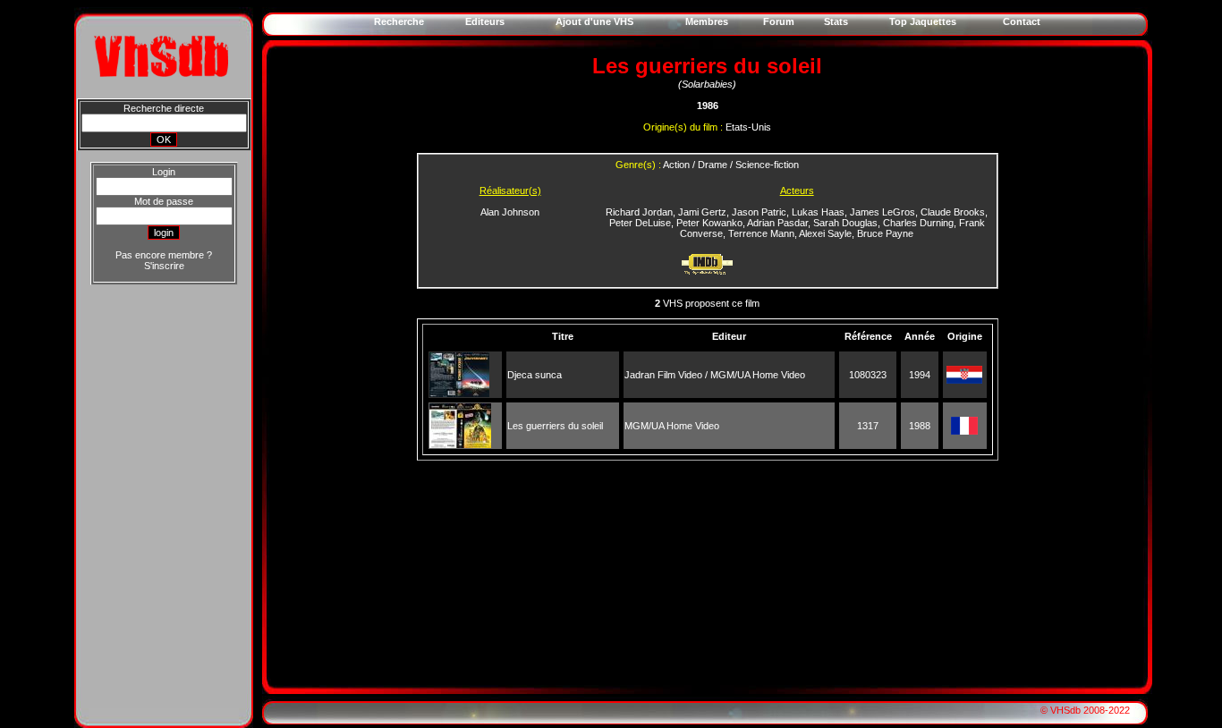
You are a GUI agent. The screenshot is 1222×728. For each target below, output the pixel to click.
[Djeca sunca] (459, 393)
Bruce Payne (885, 233)
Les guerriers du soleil (555, 425)
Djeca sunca (534, 374)
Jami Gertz (702, 212)
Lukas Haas (818, 212)
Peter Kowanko (709, 222)
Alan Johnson (509, 212)
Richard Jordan (639, 212)
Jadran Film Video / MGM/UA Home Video (714, 374)
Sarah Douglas (845, 222)
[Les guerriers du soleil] (460, 444)
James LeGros (882, 212)
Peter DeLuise (640, 222)
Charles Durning (918, 222)
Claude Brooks (953, 212)
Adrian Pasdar (777, 222)
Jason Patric (759, 212)
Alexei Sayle (825, 233)
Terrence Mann (761, 233)
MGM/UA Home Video (671, 425)
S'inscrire (164, 265)
